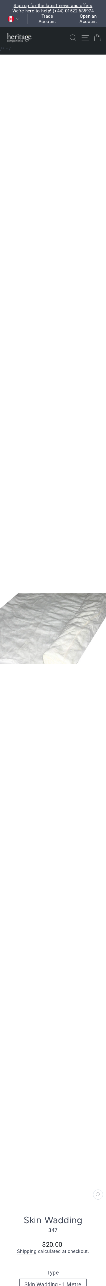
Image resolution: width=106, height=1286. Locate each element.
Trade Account (47, 19)
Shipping (27, 1251)
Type (53, 1272)
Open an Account (88, 19)
